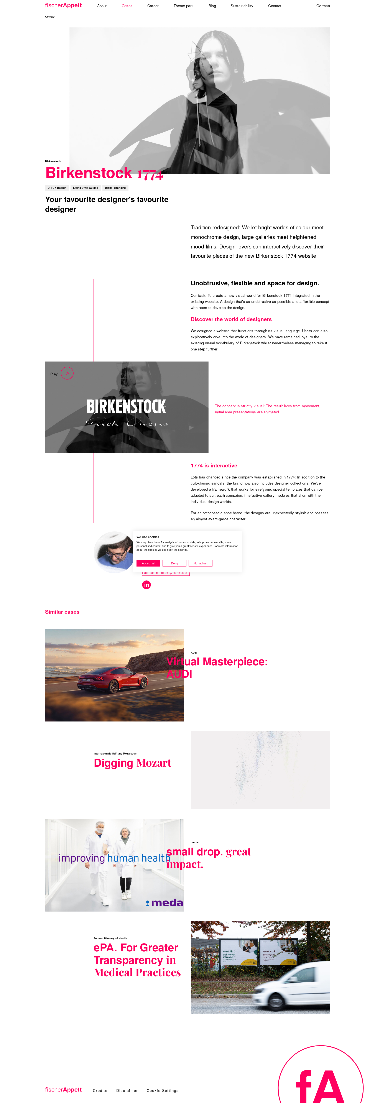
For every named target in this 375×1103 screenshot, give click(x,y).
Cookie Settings (163, 1090)
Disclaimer (127, 1090)
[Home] (65, 5)
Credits (100, 1090)
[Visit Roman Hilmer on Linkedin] (146, 585)
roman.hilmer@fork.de (164, 572)
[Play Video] (127, 407)
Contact (50, 16)
